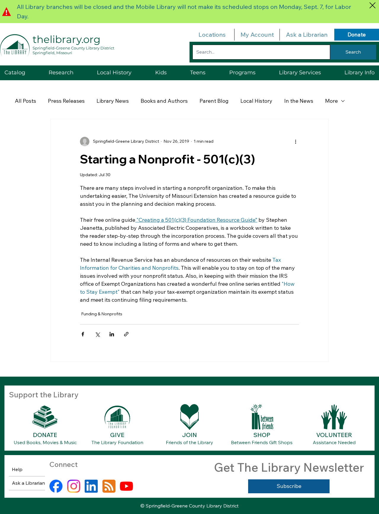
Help (17, 469)
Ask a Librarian (306, 34)
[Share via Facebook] (83, 334)
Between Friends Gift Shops (262, 442)
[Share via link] (126, 334)
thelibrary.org (66, 39)
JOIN (189, 434)
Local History (256, 100)
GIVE (117, 434)
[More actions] (295, 141)
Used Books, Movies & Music (45, 442)
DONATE (45, 434)
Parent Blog (214, 100)
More (331, 100)
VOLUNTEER (334, 434)
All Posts (25, 100)
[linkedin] (91, 486)
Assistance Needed (334, 442)
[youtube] (126, 486)
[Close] (372, 5)
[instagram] (73, 486)
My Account (257, 34)
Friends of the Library (189, 442)
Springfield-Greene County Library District (73, 48)
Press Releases (66, 100)
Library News (113, 100)
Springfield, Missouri (52, 52)
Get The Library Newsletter (289, 467)
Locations (212, 34)
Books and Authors (164, 100)
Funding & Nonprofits (101, 314)
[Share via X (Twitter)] (97, 334)
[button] (299, 72)
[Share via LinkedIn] (112, 334)
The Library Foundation (117, 442)
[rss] (108, 486)
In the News (298, 100)
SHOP (261, 434)
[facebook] (55, 486)
